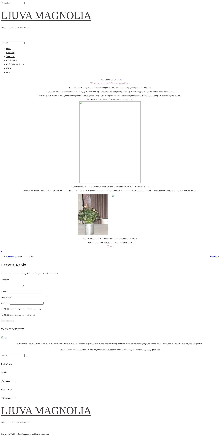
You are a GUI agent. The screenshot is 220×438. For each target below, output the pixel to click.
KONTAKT (11, 60)
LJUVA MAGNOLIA (46, 15)
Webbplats (5, 303)
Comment (5, 280)
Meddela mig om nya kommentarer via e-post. (22, 309)
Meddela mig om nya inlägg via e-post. (19, 315)
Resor (8, 68)
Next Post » (214, 257)
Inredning (10, 52)
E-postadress (7, 297)
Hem (8, 48)
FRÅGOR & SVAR (15, 64)
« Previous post (12, 257)
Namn (4, 291)
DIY (8, 72)
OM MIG (10, 56)
